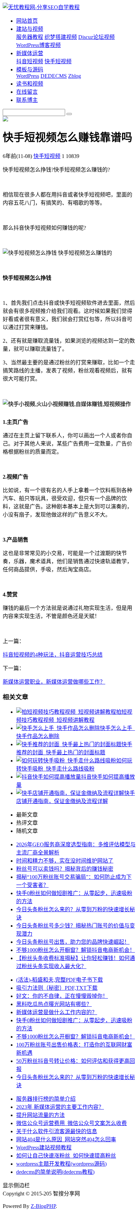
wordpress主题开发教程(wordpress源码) (61, 1164)
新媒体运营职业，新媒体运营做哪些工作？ (54, 682)
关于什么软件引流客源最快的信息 (56, 1131)
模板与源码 (29, 69)
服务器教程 (29, 37)
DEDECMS (53, 76)
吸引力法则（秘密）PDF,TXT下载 (57, 988)
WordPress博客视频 (38, 45)
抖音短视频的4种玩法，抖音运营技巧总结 (53, 655)
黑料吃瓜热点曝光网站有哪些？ (54, 1004)
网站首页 (27, 21)
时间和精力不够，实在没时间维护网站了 (64, 861)
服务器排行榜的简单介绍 (46, 1099)
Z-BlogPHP (43, 1206)
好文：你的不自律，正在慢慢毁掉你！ (62, 996)
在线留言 (27, 92)
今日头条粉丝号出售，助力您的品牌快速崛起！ (73, 942)
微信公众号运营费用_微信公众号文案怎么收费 (71, 1123)
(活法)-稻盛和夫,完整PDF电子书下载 (59, 980)
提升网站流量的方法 (40, 1115)
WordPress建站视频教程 (44, 1147)
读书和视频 (29, 84)
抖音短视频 (29, 61)
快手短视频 (58, 61)
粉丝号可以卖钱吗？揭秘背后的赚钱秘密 (64, 869)
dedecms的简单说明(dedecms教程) (55, 1172)
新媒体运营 (29, 53)
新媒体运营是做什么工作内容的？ (56, 1012)
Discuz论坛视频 (96, 37)
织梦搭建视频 (61, 37)
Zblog (74, 76)
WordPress (27, 76)
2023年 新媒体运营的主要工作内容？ (60, 1107)
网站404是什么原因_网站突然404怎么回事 (66, 1139)
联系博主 (27, 100)
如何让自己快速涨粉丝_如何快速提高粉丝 (66, 1156)
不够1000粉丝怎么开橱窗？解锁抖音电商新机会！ (75, 950)
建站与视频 (29, 29)
